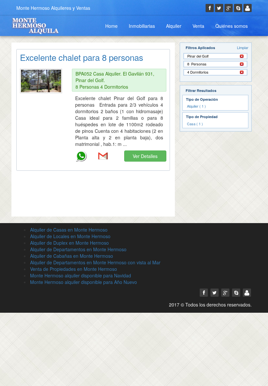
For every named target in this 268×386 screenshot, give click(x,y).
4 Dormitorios (198, 72)
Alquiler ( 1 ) (196, 106)
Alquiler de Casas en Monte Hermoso (69, 229)
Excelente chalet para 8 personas (81, 57)
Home (111, 26)
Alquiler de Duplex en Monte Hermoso (69, 242)
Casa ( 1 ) (195, 123)
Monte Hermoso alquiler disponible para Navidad (80, 275)
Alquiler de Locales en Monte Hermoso (70, 236)
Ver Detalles (145, 156)
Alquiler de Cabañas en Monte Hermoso (71, 256)
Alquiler (173, 26)
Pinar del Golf (198, 56)
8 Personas (197, 63)
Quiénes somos (231, 26)
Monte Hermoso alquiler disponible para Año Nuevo (83, 282)
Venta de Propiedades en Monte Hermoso (73, 269)
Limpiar (242, 47)
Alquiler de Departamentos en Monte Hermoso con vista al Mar (95, 262)
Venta (198, 26)
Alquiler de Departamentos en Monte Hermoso (78, 249)
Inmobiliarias (142, 26)
